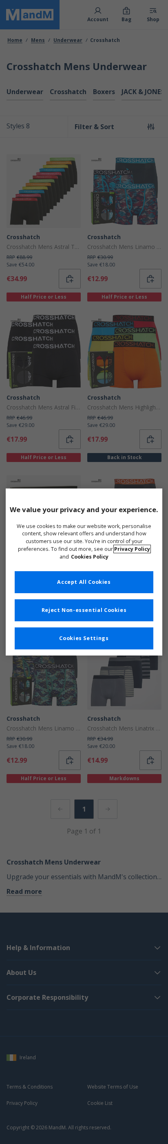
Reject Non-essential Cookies (84, 610)
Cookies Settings (83, 638)
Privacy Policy (132, 549)
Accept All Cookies (84, 582)
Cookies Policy (89, 556)
